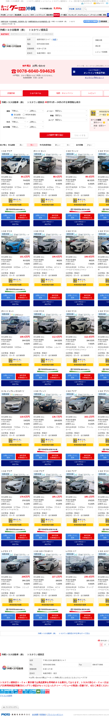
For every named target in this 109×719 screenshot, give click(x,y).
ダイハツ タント (39, 151)
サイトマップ (88, 3)
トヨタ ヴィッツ (72, 151)
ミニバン (26, 15)
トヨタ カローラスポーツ (43, 551)
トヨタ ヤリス (6, 231)
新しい (57, 145)
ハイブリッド (40, 15)
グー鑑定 (63, 15)
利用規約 (43, 714)
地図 (54, 39)
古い (68, 145)
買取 (104, 15)
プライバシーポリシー (55, 714)
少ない (89, 145)
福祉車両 (49, 15)
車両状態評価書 (15, 205)
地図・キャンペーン (64, 93)
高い (21, 145)
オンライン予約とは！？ (94, 78)
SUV (32, 15)
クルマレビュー (83, 15)
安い (32, 145)
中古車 (3, 15)
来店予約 (15, 223)
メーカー (10, 15)
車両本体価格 (30, 115)
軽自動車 (18, 15)
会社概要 (35, 714)
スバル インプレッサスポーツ (12, 391)
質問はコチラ (100, 3)
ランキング (72, 15)
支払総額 (17, 115)
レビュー (92, 93)
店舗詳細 (11, 93)
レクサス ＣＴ (6, 551)
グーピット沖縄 (96, 15)
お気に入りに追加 (8, 216)
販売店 (78, 9)
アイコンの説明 (6, 696)
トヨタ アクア (6, 151)
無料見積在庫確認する (23, 216)
